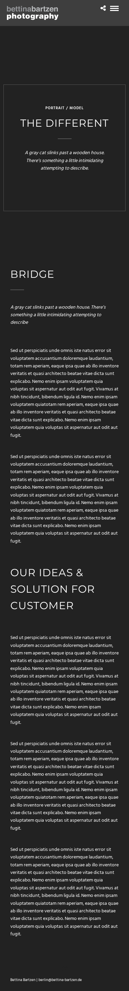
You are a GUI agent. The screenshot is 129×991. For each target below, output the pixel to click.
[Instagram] (64, 969)
